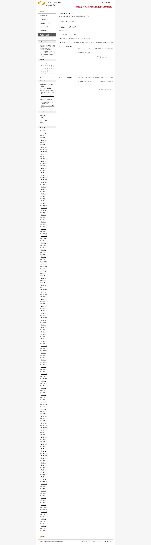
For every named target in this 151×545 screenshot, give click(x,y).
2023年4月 (43, 224)
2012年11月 (44, 509)
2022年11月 (44, 236)
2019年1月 (43, 343)
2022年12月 (44, 233)
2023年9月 (43, 212)
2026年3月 (43, 142)
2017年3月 (43, 395)
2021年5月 (43, 278)
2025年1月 (43, 175)
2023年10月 (44, 210)
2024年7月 (43, 189)
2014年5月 (43, 467)
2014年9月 (43, 458)
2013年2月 (43, 502)
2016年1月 (43, 423)
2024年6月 (43, 191)
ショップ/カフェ (45, 120)
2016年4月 (43, 416)
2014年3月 (43, 472)
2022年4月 (43, 252)
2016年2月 (43, 420)
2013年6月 (43, 493)
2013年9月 (43, 486)
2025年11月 (44, 151)
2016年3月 (43, 418)
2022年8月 (43, 243)
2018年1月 (43, 371)
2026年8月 (43, 130)
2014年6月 (43, 465)
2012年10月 (44, 512)
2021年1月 (43, 287)
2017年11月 (44, 376)
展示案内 (43, 115)
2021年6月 (43, 275)
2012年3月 (43, 528)
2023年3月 (43, 226)
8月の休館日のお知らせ (46, 88)
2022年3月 (43, 254)
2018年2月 (43, 369)
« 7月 (41, 77)
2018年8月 (43, 355)
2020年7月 (43, 301)
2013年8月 (43, 488)
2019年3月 (43, 339)
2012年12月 (44, 507)
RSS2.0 (43, 536)
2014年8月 (43, 460)
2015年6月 (43, 439)
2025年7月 (43, 161)
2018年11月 (44, 348)
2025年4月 (43, 168)
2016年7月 (43, 411)
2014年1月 (43, 477)
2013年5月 (43, 495)
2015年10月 (44, 430)
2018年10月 (44, 350)
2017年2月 (43, 397)
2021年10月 (44, 266)
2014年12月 (44, 451)
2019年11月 (44, 320)
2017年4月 (43, 392)
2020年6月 (43, 303)
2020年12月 (44, 289)
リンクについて (87, 541)
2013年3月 (43, 500)
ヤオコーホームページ (105, 541)
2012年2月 (43, 530)
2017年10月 (44, 378)
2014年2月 (43, 474)
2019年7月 (43, 329)
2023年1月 (43, 231)
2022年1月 (43, 259)
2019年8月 (43, 327)
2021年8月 (43, 271)
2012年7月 (43, 519)
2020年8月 (43, 299)
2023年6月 (43, 219)
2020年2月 (43, 313)
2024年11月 (44, 180)
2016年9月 (43, 406)
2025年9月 (43, 156)
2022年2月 (43, 257)
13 (47, 70)
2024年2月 (43, 201)
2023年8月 (43, 215)
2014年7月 (43, 463)
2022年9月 (43, 240)
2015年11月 (44, 427)
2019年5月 (43, 334)
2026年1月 (43, 147)
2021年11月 (44, 264)
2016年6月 (43, 413)
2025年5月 (43, 165)
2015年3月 (43, 444)
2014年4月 (43, 470)
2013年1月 (43, 505)
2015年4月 (43, 441)
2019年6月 (43, 332)
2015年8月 (43, 434)
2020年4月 (43, 308)
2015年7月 (43, 437)
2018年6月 (43, 360)
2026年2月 (43, 144)
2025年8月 (43, 158)
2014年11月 (44, 453)
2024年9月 (43, 184)
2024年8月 (43, 187)
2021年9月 (43, 268)
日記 (42, 122)
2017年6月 (43, 388)
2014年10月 (44, 455)
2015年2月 (43, 446)
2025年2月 (43, 173)
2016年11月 (44, 404)
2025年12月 (44, 149)
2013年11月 (44, 481)
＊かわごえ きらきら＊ (67, 27)
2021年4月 (43, 280)
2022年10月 (44, 238)
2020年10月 (44, 294)
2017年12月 (44, 374)
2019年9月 (43, 325)
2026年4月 (43, 140)
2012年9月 (43, 514)
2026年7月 (43, 133)
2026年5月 (43, 137)
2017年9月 (43, 381)
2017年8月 (43, 383)
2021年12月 (44, 261)
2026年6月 (43, 135)
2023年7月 (43, 217)
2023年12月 (44, 205)
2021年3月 (43, 282)
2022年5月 (43, 250)
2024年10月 (44, 182)
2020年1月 (43, 315)
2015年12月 (44, 425)
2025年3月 (43, 170)
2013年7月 (43, 491)
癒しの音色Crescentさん (47, 99)
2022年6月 (43, 247)
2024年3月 (43, 198)
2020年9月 (43, 296)
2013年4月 (43, 498)
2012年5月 (43, 523)
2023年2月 (43, 229)
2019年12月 (44, 317)
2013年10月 (44, 484)
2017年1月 (43, 399)
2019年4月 (43, 336)
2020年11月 (44, 292)
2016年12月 (44, 402)
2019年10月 (44, 322)
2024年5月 (43, 194)
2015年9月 (43, 432)
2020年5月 (43, 306)
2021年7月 (43, 273)
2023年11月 (44, 208)
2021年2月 (43, 285)
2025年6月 (43, 163)
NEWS (42, 118)
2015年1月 (43, 449)
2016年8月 (43, 409)
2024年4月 (43, 196)
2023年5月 (43, 222)
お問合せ (95, 541)
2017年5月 (43, 390)
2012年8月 (43, 516)
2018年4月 (43, 364)
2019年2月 (43, 341)
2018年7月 (43, 357)
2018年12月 (44, 346)
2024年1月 (43, 203)
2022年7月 (43, 245)
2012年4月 (43, 526)
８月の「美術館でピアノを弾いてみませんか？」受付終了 (47, 92)
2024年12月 (44, 177)
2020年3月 (43, 311)
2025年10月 (44, 154)
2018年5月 (43, 362)
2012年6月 (43, 521)
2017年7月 (43, 385)
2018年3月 (43, 367)
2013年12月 (44, 479)
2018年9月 (43, 353)
